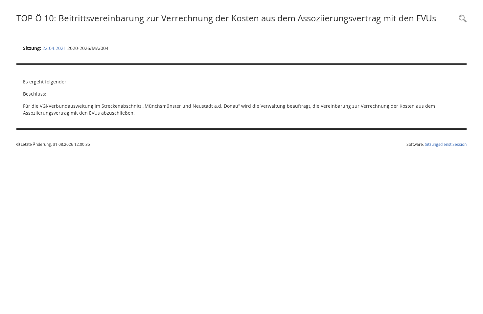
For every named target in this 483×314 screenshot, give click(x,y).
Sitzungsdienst (446, 144)
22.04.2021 (54, 48)
